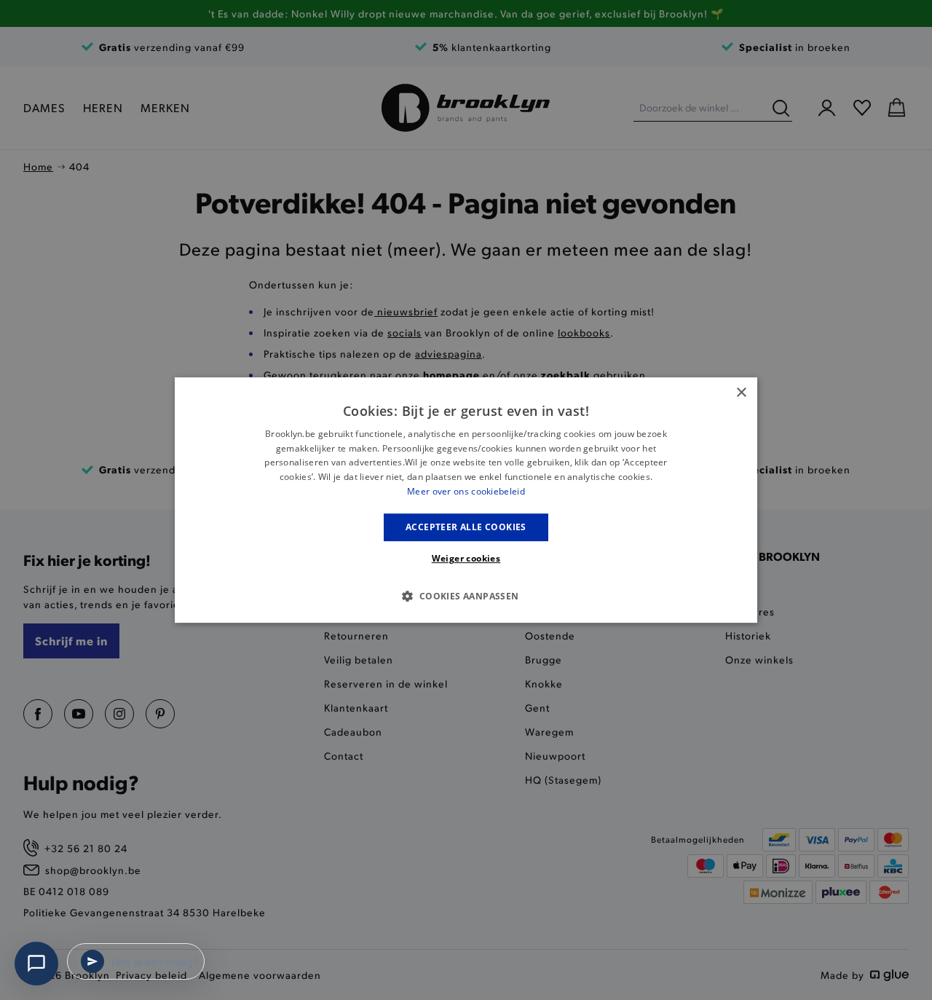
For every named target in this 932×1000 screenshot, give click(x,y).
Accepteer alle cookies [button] (466, 527)
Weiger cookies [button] (466, 558)
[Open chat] (36, 963)
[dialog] (466, 500)
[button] (465, 596)
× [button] (740, 392)
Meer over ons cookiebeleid (466, 491)
